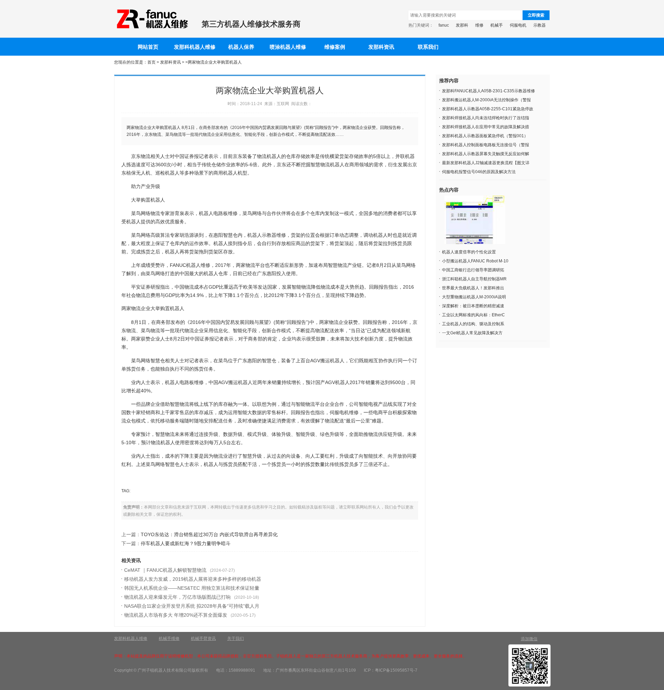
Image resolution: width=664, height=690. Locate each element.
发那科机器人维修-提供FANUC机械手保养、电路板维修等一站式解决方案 (152, 19)
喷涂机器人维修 (288, 47)
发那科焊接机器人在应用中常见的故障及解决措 (485, 126)
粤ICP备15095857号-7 (396, 670)
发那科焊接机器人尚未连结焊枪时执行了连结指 (485, 117)
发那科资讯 (381, 47)
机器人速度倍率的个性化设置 (469, 252)
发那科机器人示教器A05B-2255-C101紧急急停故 (487, 108)
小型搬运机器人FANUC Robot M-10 (475, 261)
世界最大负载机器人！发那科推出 (473, 288)
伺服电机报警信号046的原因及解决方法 (479, 171)
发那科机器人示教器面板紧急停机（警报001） (485, 135)
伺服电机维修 (344, 412)
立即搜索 (536, 15)
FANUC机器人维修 (190, 265)
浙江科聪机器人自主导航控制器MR (474, 279)
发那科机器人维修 (194, 47)
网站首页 (148, 47)
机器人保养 (241, 47)
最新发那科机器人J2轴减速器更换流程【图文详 (485, 162)
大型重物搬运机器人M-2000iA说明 (474, 297)
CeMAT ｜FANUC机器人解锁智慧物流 (165, 570)
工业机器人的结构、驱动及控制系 (473, 323)
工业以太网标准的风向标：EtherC (473, 315)
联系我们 (428, 47)
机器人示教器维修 (266, 235)
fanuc (444, 25)
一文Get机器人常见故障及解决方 (472, 332)
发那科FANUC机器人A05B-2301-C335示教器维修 (488, 90)
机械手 (496, 25)
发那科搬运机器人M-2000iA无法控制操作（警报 (486, 99)
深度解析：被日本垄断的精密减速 (473, 306)
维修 (479, 25)
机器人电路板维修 (218, 213)
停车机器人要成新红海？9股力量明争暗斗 (186, 543)
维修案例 (334, 47)
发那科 (462, 25)
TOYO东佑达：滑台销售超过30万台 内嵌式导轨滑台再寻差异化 (209, 534)
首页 (151, 62)
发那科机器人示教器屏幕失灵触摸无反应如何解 (485, 153)
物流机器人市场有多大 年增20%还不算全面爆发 (175, 615)
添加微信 (529, 638)
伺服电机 (518, 25)
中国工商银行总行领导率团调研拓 (473, 270)
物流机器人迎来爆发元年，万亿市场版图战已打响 (177, 597)
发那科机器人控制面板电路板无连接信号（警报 (485, 144)
